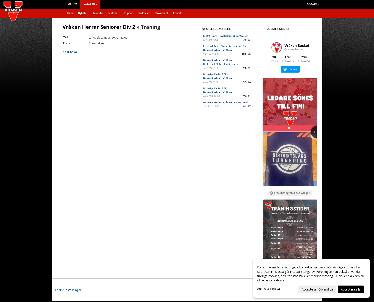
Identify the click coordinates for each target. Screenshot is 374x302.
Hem (74, 4)
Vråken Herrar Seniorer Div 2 (99, 26)
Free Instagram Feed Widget (292, 193)
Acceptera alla (351, 289)
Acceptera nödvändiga (317, 289)
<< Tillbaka (70, 52)
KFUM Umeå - (225, 35)
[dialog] (311, 278)
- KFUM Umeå (225, 102)
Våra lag (89, 4)
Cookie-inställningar (68, 290)
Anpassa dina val (268, 289)
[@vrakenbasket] (276, 47)
